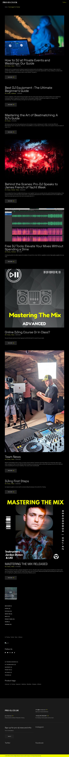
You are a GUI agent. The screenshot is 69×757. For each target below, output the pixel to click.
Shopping (34, 684)
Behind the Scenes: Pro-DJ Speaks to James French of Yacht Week (31, 185)
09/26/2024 (22, 190)
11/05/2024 (18, 66)
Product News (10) (10, 619)
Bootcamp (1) (8, 606)
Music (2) (7, 616)
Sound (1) (7, 621)
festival (13, 190)
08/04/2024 (18, 335)
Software (14, 93)
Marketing (23, 684)
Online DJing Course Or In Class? (27, 332)
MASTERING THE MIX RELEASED (26, 564)
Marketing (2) (8, 613)
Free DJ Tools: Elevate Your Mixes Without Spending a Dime (34, 247)
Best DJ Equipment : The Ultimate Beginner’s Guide (28, 89)
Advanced (7, 684)
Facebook (40, 743)
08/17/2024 (19, 252)
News (13, 66)
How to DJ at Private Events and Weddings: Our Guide (27, 61)
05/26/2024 (18, 459)
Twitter (7, 743)
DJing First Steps (17, 481)
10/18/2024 (13, 121)
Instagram (40, 727)
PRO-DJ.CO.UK (10, 2)
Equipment (18, 684)
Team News (13, 457)
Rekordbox (29, 684)
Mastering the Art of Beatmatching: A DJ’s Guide (31, 116)
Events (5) (7, 608)
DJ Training (7, 66)
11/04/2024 (19, 93)
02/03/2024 (18, 483)
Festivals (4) (8, 611)
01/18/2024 (18, 566)
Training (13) (8, 624)
